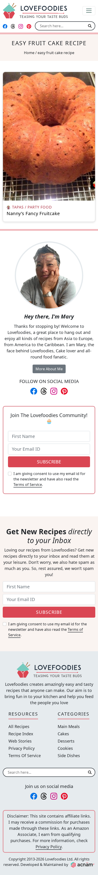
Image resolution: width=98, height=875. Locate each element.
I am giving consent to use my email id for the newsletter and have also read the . (49, 479)
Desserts (66, 741)
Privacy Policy (21, 748)
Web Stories (20, 741)
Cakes (63, 733)
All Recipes (18, 726)
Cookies (65, 748)
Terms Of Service (24, 755)
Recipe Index (20, 733)
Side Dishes (69, 755)
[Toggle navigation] (89, 10)
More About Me (49, 368)
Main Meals (69, 726)
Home (29, 52)
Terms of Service (27, 484)
